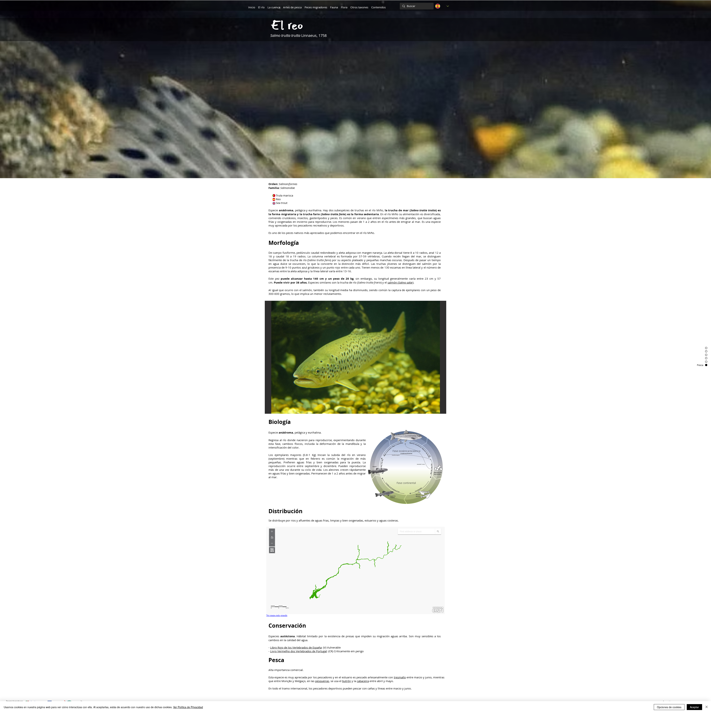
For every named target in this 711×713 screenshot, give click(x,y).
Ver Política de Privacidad (188, 707)
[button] (274, 5)
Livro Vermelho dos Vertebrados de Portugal (298, 651)
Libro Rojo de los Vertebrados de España (296, 647)
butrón (346, 681)
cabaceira (363, 681)
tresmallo (400, 677)
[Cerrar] (706, 707)
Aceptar (694, 707)
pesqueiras (322, 681)
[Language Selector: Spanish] (442, 6)
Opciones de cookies (669, 707)
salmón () (400, 282)
